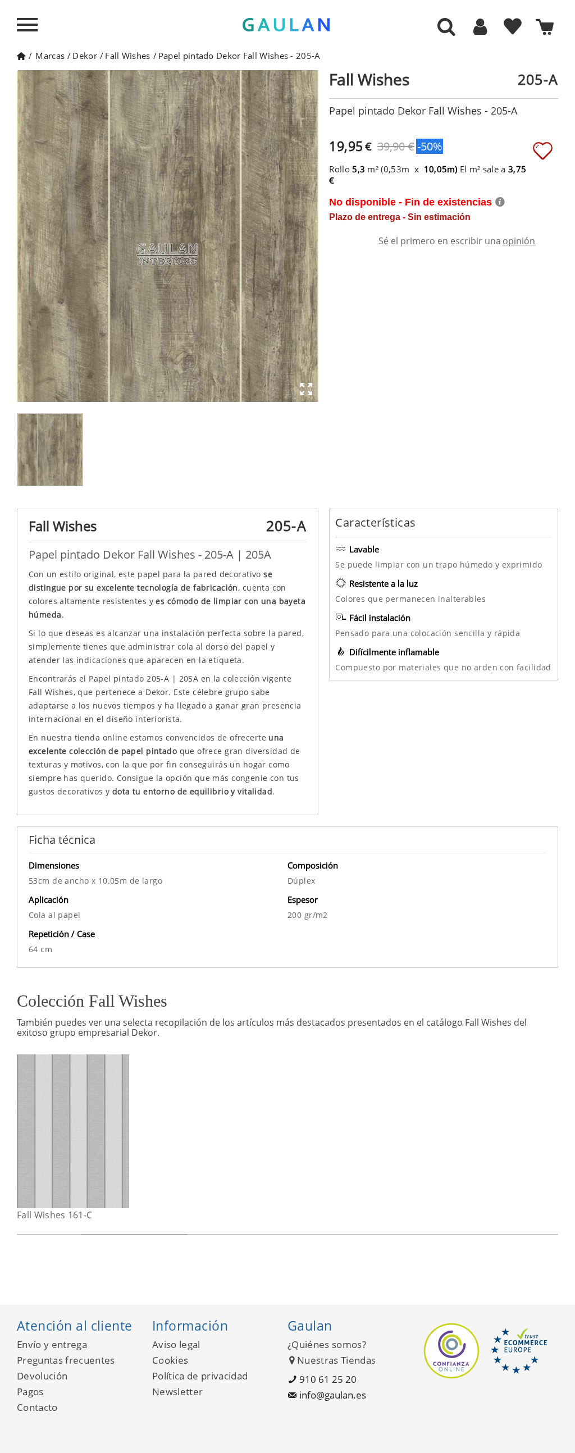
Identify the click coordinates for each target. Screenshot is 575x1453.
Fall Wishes (127, 55)
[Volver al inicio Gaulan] (21, 55)
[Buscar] (446, 27)
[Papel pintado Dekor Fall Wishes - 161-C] (122, 1131)
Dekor (84, 55)
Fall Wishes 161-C (54, 1215)
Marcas (50, 55)
